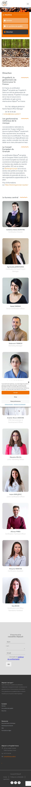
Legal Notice (6, 779)
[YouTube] (19, 782)
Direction (9, 32)
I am (7, 646)
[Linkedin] (15, 782)
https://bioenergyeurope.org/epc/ (16, 185)
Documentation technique (8, 723)
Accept (16, 392)
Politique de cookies (9, 404)
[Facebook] (11, 782)
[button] (28, 382)
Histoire (9, 20)
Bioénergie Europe (11, 169)
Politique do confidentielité (16, 777)
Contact (5, 777)
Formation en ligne (6, 730)
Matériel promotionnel (7, 725)
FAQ (3, 728)
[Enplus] (4, 3)
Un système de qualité (14, 26)
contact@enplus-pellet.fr (12, 114)
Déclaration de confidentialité (19, 404)
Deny (15, 397)
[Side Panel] (27, 3)
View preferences (15, 401)
